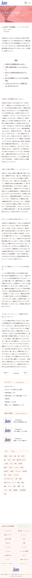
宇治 (14, 460)
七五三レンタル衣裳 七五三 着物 (13, 389)
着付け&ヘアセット (21, 460)
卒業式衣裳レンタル (10, 393)
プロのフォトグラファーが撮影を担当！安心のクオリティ (16, 84)
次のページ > (26, 373)
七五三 (9, 460)
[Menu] (29, 3)
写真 (15, 463)
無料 (10, 490)
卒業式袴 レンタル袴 (10, 402)
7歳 (5, 460)
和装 (18, 482)
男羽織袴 (15, 490)
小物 (16, 478)
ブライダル (15, 475)
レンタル (16, 467)
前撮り (18, 486)
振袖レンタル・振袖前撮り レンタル (14, 405)
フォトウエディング (8, 478)
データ (13, 482)
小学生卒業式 (22, 490)
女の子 (10, 456)
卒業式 (5, 456)
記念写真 (25, 471)
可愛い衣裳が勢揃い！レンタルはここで (16, 68)
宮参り (22, 467)
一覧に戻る (16, 373)
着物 (5, 486)
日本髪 (11, 471)
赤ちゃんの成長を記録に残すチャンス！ (16, 74)
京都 (20, 478)
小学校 (9, 475)
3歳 (15, 456)
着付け (5, 467)
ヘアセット (17, 471)
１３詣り (6, 463)
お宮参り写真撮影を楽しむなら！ (15, 64)
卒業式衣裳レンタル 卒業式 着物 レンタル (16, 396)
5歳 (18, 456)
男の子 (23, 456)
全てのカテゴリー (9, 386)
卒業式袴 (7, 399)
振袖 (23, 482)
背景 (14, 486)
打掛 (5, 494)
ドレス (9, 486)
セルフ (5, 490)
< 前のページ (6, 373)
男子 (5, 475)
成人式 (10, 467)
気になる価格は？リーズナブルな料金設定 (16, 79)
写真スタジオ (7, 482)
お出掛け (6, 471)
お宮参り (20, 463)
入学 (11, 463)
